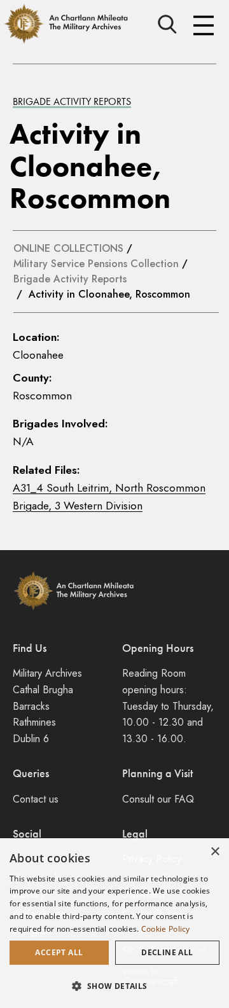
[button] (114, 985)
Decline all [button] (167, 952)
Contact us (36, 799)
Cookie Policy (165, 928)
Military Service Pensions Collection (96, 263)
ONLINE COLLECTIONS (68, 248)
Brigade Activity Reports (72, 101)
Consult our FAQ (158, 799)
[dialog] (114, 923)
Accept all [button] (59, 952)
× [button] (214, 852)
